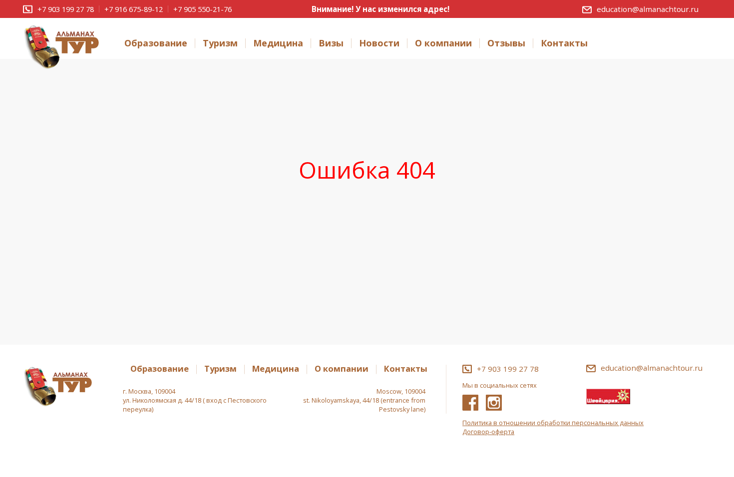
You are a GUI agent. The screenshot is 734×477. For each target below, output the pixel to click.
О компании (443, 43)
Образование (155, 43)
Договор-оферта (488, 431)
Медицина (278, 43)
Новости (379, 43)
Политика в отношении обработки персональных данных (553, 422)
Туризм (220, 43)
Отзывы (506, 43)
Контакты (564, 43)
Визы (331, 43)
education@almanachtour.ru (648, 9)
